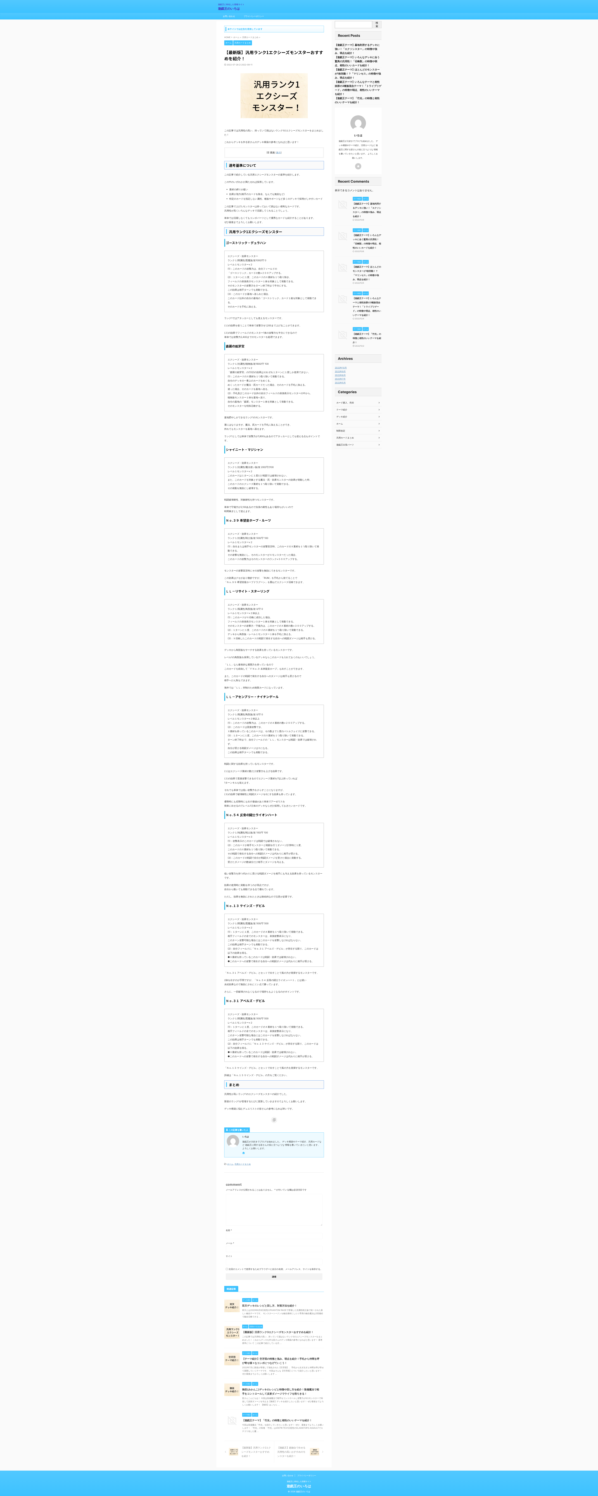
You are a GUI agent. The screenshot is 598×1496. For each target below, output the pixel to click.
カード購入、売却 (345, 402)
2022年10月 (341, 367)
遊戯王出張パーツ (345, 444)
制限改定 (340, 430)
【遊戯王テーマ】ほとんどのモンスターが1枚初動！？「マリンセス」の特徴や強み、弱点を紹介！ (358, 73)
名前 (229, 1230)
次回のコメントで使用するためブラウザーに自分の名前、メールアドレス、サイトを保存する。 (275, 1269)
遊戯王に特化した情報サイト (299, 1481)
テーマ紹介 (341, 409)
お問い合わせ (229, 16)
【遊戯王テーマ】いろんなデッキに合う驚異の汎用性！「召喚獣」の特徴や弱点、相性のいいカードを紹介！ (357, 61)
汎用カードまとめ (243, 1164)
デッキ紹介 (341, 416)
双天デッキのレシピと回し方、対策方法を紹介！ (269, 1305)
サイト (229, 1256)
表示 (278, 152)
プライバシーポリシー (254, 16)
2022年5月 (340, 382)
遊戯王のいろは (229, 8)
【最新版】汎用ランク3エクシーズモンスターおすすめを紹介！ (278, 1332)
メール (230, 1243)
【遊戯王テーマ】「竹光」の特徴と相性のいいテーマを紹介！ (277, 1420)
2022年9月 (340, 371)
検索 (377, 24)
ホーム (230, 1164)
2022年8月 (340, 375)
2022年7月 (340, 379)
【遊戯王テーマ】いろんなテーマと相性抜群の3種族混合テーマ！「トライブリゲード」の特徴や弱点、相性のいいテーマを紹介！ (367, 306)
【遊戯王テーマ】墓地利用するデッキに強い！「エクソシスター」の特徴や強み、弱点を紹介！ (357, 49)
